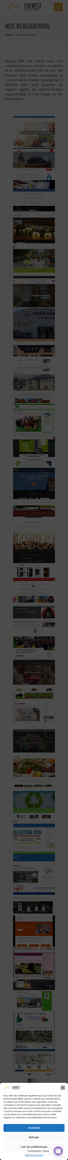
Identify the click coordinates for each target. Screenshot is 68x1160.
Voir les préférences (34, 1147)
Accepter (34, 1128)
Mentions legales (34, 1155)
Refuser (34, 1137)
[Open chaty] (58, 1151)
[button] (63, 1087)
